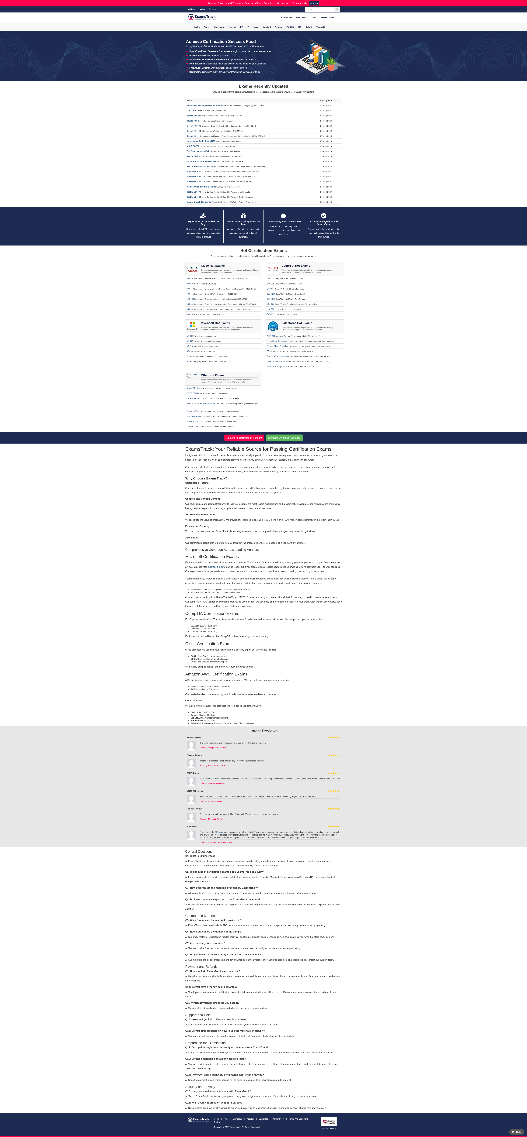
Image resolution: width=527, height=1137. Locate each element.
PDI (268, 351)
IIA (248, 27)
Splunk (309, 27)
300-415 (190, 293)
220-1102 (271, 298)
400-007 (190, 314)
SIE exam (219, 832)
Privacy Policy (278, 1118)
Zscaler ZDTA (193, 426)
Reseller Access (328, 17)
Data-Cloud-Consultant (277, 361)
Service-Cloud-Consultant (278, 346)
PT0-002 (270, 278)
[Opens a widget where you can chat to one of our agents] (516, 1132)
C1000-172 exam (223, 796)
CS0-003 (270, 304)
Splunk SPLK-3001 (195, 388)
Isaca (255, 27)
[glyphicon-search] (337, 9)
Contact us (237, 1118)
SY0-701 (270, 314)
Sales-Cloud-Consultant (277, 341)
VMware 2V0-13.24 (195, 411)
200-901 (190, 283)
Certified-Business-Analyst (278, 356)
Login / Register (209, 9)
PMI (300, 27)
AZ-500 (190, 341)
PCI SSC (290, 27)
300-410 (190, 288)
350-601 (190, 309)
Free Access (302, 17)
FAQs (226, 1118)
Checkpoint (219, 27)
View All (320, 27)
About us (250, 1118)
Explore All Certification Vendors (244, 437)
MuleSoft (267, 27)
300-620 (190, 298)
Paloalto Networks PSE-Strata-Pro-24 (203, 403)
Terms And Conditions (298, 1118)
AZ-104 (190, 351)
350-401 (190, 304)
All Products (286, 17)
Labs (314, 17)
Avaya (207, 27)
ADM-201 (271, 336)
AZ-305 (190, 361)
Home (193, 9)
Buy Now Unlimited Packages (284, 437)
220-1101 (271, 293)
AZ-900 (190, 336)
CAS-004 (271, 288)
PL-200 (190, 356)
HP (241, 27)
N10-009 (270, 309)
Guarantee (263, 1118)
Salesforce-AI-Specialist (277, 366)
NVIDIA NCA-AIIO (194, 416)
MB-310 (190, 346)
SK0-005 (270, 283)
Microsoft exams (216, 566)
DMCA (217, 1122)
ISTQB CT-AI (192, 393)
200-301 (190, 278)
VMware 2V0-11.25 (195, 421)
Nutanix (278, 27)
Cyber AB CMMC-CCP (197, 398)
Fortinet (232, 27)
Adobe (197, 27)
